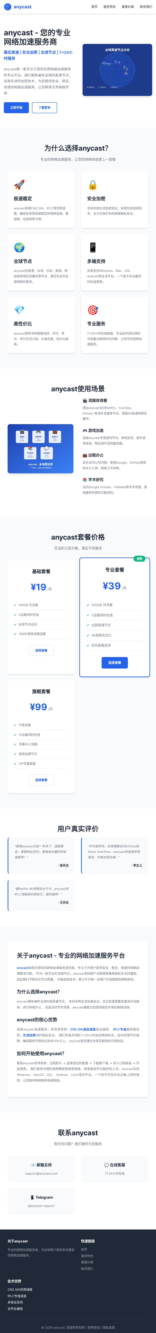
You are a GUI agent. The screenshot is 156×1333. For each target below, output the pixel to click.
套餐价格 (128, 7)
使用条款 (94, 1327)
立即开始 (16, 107)
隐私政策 (109, 1327)
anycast (59, 1327)
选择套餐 (41, 650)
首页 (94, 7)
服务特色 (109, 7)
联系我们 (146, 7)
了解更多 (44, 107)
